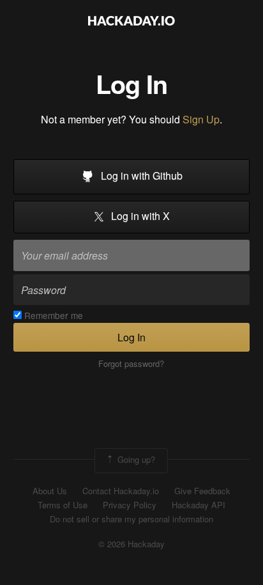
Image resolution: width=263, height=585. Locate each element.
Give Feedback (202, 491)
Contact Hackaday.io (120, 491)
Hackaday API (198, 505)
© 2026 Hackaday (131, 544)
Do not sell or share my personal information (131, 519)
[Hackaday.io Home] (131, 22)
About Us (50, 491)
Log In (131, 337)
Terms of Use (62, 505)
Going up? (135, 459)
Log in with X (139, 216)
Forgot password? (131, 364)
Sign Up (201, 119)
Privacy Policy (129, 505)
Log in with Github (140, 175)
